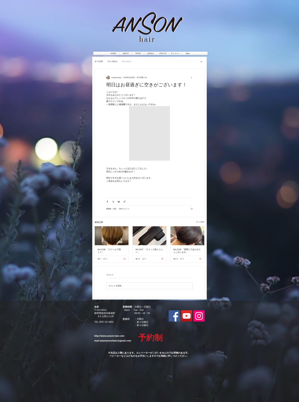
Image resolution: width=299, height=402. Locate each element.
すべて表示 (200, 222)
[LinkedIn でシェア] (119, 201)
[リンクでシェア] (124, 201)
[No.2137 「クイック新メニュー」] (149, 235)
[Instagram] (199, 316)
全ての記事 (99, 61)
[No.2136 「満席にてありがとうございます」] (187, 235)
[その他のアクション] (191, 77)
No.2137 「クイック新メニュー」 (149, 250)
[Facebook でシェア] (107, 201)
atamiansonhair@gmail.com (115, 340)
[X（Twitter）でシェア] (113, 201)
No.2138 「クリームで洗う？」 (109, 250)
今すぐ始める (112, 61)
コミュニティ (127, 61)
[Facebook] (174, 316)
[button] (201, 61)
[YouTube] (186, 316)
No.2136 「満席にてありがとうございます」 (187, 250)
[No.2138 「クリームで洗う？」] (111, 235)
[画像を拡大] (149, 133)
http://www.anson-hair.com (109, 336)
